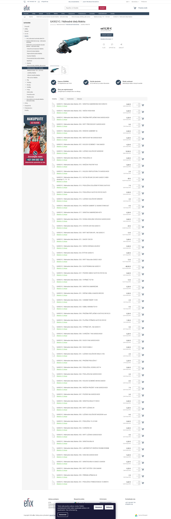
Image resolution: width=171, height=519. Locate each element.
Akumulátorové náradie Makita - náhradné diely (35, 100)
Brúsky (29, 85)
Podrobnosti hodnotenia (72, 24)
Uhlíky (26, 29)
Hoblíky (29, 87)
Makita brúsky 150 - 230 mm (35, 70)
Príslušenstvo (28, 108)
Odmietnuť (98, 507)
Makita (26, 36)
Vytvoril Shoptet (143, 515)
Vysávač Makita (31, 56)
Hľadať (102, 8)
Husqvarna (28, 105)
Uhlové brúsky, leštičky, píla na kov (36, 65)
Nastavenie (62, 514)
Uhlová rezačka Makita (33, 75)
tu (76, 510)
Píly (28, 80)
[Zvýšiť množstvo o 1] (139, 104)
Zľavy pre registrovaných (91, 1)
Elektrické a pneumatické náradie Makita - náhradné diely (35, 45)
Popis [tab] (61, 99)
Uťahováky (30, 92)
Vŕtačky (29, 82)
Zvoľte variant (107, 35)
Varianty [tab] (54, 99)
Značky (27, 110)
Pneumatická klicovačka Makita (35, 58)
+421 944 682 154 (130, 502)
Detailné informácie (106, 39)
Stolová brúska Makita (33, 51)
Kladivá (29, 63)
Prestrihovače (31, 94)
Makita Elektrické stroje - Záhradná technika (36, 41)
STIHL (26, 103)
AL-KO (26, 33)
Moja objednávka (74, 1)
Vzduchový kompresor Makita (35, 48)
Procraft (27, 26)
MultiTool (29, 61)
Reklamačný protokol (105, 502)
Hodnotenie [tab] (70, 99)
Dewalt (26, 31)
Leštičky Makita (31, 73)
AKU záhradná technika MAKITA (35, 38)
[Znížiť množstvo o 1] (139, 106)
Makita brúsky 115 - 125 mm (35, 68)
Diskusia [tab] (79, 99)
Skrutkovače (30, 97)
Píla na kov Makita (32, 77)
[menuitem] (26, 13)
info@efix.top (129, 504)
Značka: (85, 24)
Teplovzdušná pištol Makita (34, 53)
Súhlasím (109, 507)
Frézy (28, 89)
